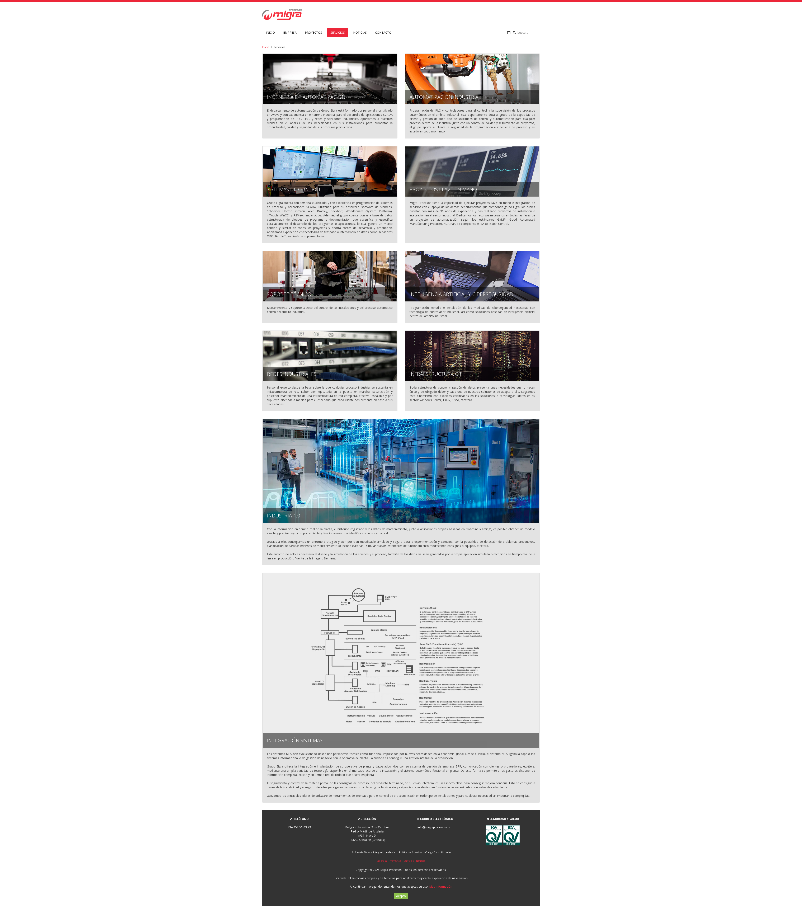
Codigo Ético (432, 852)
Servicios (337, 32)
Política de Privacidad (411, 852)
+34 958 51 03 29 (299, 827)
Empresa (290, 32)
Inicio (270, 32)
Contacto (383, 32)
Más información (440, 886)
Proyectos (313, 32)
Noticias (360, 32)
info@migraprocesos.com (434, 827)
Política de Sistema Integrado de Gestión (374, 852)
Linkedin (446, 852)
